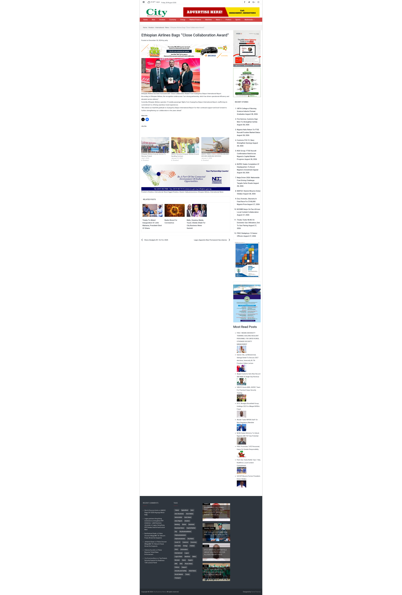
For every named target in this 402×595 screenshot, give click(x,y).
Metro (194, 556)
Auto (153, 20)
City (176, 531)
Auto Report (178, 521)
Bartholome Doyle (150, 533)
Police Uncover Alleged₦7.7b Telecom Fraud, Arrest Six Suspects (154, 536)
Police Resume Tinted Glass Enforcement (153, 552)
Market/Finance (195, 20)
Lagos (187, 553)
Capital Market (191, 528)
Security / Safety (209, 528)
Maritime (208, 20)
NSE (181, 563)
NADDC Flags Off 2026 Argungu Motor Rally (155, 512)
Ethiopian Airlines (203, 192)
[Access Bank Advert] (185, 51)
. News (177, 510)
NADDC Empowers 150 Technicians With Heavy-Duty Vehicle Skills (214, 572)
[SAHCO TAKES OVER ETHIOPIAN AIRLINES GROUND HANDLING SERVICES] (215, 145)
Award (181, 192)
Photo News (188, 563)
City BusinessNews (185, 531)
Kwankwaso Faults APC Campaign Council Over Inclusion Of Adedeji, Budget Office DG (214, 511)
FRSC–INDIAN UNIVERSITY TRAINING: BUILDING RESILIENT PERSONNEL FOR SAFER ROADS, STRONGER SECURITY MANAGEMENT (248, 338)
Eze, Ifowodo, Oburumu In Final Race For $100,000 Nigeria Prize (247, 201)
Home (145, 20)
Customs (185, 542)
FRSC (176, 549)
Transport (178, 578)
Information (184, 549)
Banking (177, 524)
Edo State (178, 546)
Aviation (162, 20)
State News (192, 571)
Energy (182, 20)
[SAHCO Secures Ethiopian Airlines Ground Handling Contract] (185, 145)
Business (191, 524)
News (218, 20)
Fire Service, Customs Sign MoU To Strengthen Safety (215, 533)
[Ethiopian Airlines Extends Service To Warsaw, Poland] (155, 145)
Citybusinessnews (191, 192)
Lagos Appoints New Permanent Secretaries (210, 240)
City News (191, 538)
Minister (177, 560)
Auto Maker (189, 514)
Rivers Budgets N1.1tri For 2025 (156, 240)
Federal (192, 546)
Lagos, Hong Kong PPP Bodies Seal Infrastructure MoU (154, 527)
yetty (166, 40)
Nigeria (190, 560)
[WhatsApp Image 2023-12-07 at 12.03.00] (247, 260)
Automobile (178, 517)
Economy (172, 20)
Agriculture (184, 510)
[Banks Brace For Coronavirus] (175, 210)
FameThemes (256, 592)
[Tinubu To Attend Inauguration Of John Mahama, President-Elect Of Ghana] (152, 210)
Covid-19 (177, 542)
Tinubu (187, 574)
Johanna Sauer (149, 542)
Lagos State (178, 556)
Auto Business (179, 514)
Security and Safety (180, 571)
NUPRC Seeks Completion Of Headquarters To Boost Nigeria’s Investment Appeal (248, 167)
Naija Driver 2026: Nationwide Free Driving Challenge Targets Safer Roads (248, 180)
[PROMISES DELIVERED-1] (247, 82)
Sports (237, 20)
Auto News (187, 517)
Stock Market (179, 574)
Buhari (184, 524)
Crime (206, 546)
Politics (228, 20)
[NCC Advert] (185, 177)
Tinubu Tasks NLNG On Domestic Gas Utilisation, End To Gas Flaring (248, 222)
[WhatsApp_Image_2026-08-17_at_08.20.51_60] (247, 48)
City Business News (159, 592)
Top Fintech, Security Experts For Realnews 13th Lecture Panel (155, 560)
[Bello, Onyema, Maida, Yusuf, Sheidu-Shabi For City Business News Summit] (197, 210)
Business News (179, 528)
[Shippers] (247, 303)
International (159, 27)
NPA (176, 563)
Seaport (184, 567)
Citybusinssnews (180, 538)
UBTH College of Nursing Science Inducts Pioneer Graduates (246, 111)
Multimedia (249, 20)
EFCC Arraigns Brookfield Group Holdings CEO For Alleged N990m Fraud (215, 552)
